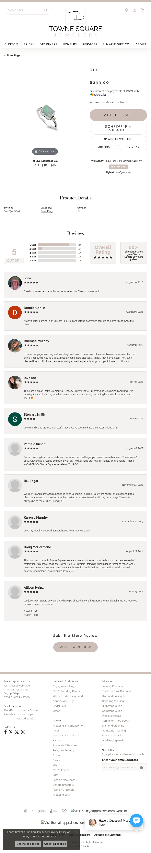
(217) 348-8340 (44, 165)
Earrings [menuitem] (58, 740)
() (79, 244)
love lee (30, 378)
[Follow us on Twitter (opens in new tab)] (16, 732)
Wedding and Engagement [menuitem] (69, 725)
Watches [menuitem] (58, 765)
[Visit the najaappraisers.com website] (99, 811)
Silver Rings (13, 55)
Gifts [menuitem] (55, 774)
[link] (126, 10)
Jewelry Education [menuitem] (113, 686)
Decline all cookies (28, 843)
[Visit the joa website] (53, 811)
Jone (27, 278)
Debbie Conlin (34, 308)
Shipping (104, 146)
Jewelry (70, 44)
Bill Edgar (31, 481)
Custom (11, 44)
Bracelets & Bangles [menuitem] (65, 745)
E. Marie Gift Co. (116, 44)
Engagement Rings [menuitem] (64, 686)
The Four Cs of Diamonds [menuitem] (117, 691)
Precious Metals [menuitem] (111, 715)
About (140, 44)
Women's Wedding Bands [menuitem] (68, 696)
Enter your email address (120, 759)
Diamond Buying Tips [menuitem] (114, 696)
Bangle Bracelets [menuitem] (63, 784)
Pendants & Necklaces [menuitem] (66, 735)
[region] (45, 115)
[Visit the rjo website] (64, 811)
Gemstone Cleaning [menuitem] (114, 730)
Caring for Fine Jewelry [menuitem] (116, 720)
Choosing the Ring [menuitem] (113, 701)
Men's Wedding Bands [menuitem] (66, 691)
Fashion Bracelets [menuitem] (63, 789)
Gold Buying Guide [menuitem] (113, 740)
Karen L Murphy (36, 517)
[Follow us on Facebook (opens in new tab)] (5, 732)
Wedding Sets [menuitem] (61, 794)
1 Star (33, 260)
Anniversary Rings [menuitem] (63, 701)
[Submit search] (46, 10)
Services (90, 44)
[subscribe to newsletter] (141, 767)
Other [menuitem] (56, 710)
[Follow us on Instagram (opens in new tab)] (23, 732)
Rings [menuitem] (56, 730)
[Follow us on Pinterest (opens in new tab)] (10, 732)
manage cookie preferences (38, 836)
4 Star (32, 248)
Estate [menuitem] (56, 760)
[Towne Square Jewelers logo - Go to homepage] (76, 22)
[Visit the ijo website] (42, 811)
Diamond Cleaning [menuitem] (113, 725)
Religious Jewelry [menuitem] (63, 750)
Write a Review (75, 647)
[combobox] (23, 10)
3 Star (32, 252)
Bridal (29, 44)
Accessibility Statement (108, 834)
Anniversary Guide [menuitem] (113, 735)
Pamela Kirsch (34, 444)
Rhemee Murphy (36, 341)
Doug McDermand (37, 547)
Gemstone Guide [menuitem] (112, 710)
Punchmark (82, 846)
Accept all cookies (55, 843)
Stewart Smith (34, 414)
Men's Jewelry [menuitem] (61, 770)
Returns (133, 146)
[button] (135, 10)
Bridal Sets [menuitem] (59, 705)
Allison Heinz (34, 587)
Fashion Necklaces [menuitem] (64, 779)
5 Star (32, 244)
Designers (49, 44)
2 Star (32, 256)
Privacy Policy (57, 831)
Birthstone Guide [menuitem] (112, 705)
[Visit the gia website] (29, 811)
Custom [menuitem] (57, 755)
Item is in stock (118, 167)
